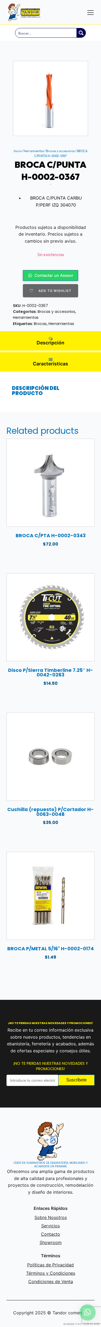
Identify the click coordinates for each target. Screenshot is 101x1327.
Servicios (50, 1225)
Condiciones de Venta (50, 1281)
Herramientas (34, 151)
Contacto (50, 1234)
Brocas (40, 323)
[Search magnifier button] (81, 32)
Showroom (51, 1242)
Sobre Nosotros (50, 1217)
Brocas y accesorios (60, 151)
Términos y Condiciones (50, 1273)
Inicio (18, 151)
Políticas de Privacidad (50, 1264)
